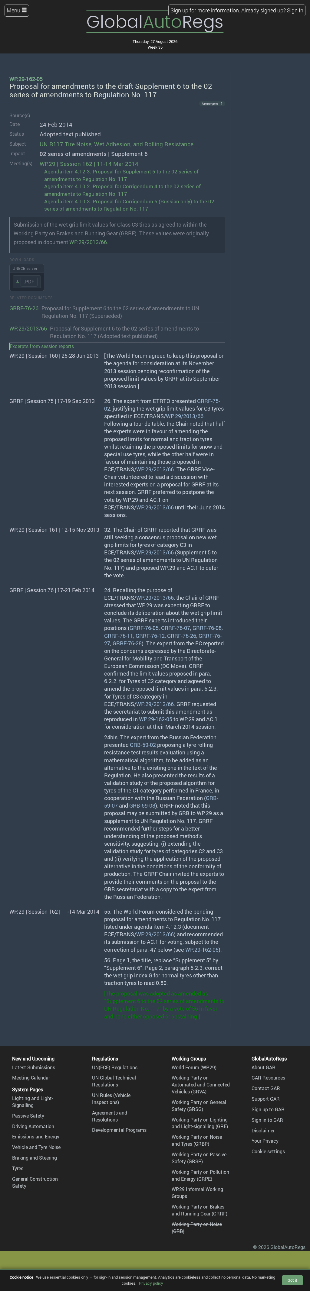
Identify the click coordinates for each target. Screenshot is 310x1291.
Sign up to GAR (268, 1109)
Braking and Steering (34, 1157)
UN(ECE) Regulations (114, 1067)
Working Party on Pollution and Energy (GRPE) (200, 1175)
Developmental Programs (119, 1130)
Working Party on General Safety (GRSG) (199, 1105)
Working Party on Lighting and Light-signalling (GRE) (200, 1123)
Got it (292, 1280)
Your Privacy (265, 1141)
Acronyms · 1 (212, 103)
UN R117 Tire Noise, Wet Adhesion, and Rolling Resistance (116, 144)
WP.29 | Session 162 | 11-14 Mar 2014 (89, 164)
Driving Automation (33, 1126)
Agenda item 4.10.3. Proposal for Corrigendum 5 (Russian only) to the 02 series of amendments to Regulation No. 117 (129, 205)
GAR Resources (268, 1077)
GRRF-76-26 (23, 308)
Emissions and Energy (35, 1136)
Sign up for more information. (205, 10)
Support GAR (266, 1099)
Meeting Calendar (31, 1077)
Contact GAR (266, 1088)
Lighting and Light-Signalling (32, 1102)
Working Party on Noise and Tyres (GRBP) (197, 1140)
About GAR (263, 1067)
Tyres (17, 1168)
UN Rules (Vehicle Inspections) (111, 1098)
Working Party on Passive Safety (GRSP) (199, 1158)
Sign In (295, 10)
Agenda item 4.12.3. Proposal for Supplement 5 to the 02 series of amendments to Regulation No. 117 (121, 175)
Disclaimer (263, 1130)
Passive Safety (28, 1115)
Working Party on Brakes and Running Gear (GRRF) (199, 1210)
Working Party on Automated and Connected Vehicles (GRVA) (201, 1084)
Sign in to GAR (267, 1120)
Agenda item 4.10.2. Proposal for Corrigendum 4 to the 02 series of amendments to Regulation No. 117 (122, 190)
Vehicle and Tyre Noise (36, 1147)
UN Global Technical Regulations (114, 1081)
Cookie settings (268, 1151)
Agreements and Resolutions (109, 1116)
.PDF (29, 281)
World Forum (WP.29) (194, 1067)
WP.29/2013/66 (28, 328)
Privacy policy (151, 1283)
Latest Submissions (33, 1067)
